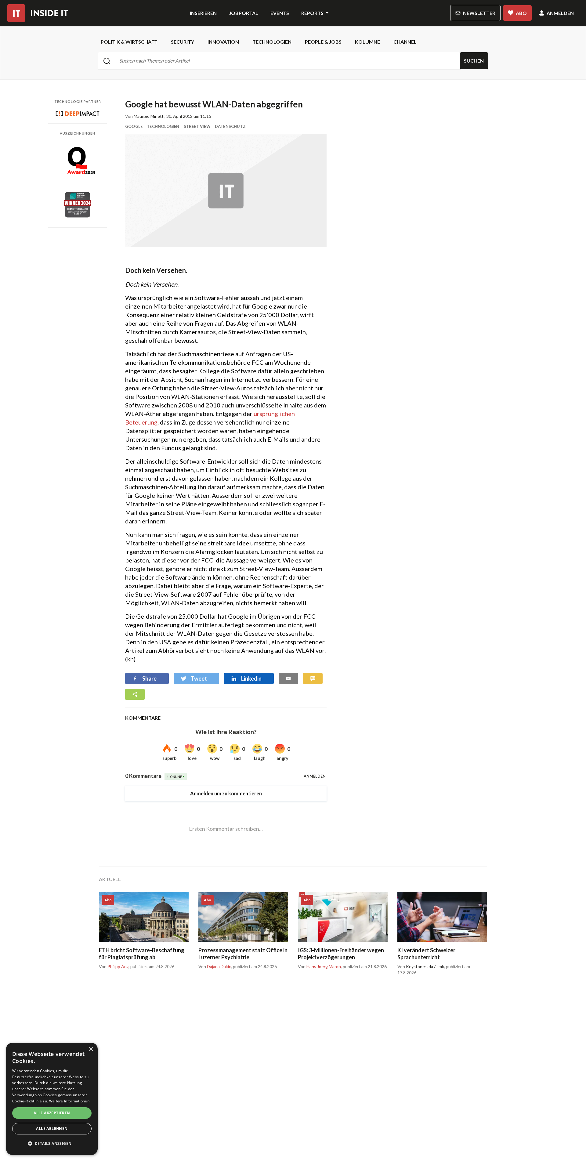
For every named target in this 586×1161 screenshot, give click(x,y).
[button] (52, 1143)
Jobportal (243, 13)
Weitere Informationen (69, 1101)
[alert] (52, 1099)
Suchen (474, 60)
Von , (114, 966)
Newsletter (479, 13)
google (134, 126)
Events (279, 13)
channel (405, 42)
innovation (223, 42)
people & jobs (323, 42)
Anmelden (560, 13)
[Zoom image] (226, 190)
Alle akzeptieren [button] (52, 1113)
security (182, 42)
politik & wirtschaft (129, 42)
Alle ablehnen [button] (51, 1128)
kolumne (367, 42)
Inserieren (203, 13)
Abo (521, 13)
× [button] (91, 1049)
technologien (271, 42)
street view (197, 126)
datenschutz (230, 126)
